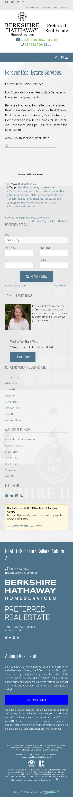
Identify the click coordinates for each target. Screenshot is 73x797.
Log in (16, 792)
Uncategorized (28, 183)
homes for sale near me (30, 198)
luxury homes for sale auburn (31, 202)
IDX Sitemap (35, 750)
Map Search (61, 285)
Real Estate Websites (30, 792)
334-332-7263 (34, 44)
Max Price (45, 247)
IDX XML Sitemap (50, 750)
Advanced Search (15, 285)
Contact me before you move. (26, 526)
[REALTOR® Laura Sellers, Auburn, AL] (36, 23)
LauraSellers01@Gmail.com (38, 39)
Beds (8, 260)
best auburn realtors (39, 191)
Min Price (10, 247)
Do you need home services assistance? (28, 217)
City (7, 235)
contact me (26, 724)
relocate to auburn (25, 206)
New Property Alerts (36, 699)
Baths (43, 260)
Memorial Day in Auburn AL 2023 (49, 221)
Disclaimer (20, 755)
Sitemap (25, 750)
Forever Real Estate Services (31, 195)
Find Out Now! (23, 357)
